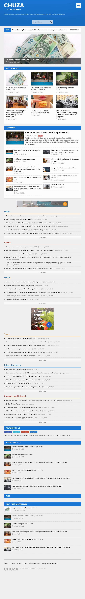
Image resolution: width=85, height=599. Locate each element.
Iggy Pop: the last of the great (16, 299)
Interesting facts (34, 563)
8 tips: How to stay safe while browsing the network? (23, 411)
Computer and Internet (49, 563)
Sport (25, 563)
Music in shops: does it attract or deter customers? (23, 296)
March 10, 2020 (57, 154)
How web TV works (57, 185)
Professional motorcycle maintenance (18, 349)
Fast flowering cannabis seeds (65, 88)
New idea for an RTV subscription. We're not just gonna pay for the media (30, 226)
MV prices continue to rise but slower (16, 88)
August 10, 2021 (62, 92)
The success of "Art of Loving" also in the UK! (21, 247)
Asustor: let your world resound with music (20, 285)
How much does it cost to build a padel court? (41, 88)
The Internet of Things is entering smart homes (21, 414)
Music (19, 563)
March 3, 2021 (61, 119)
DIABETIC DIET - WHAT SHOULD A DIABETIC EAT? (56, 30)
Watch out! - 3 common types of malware (19, 418)
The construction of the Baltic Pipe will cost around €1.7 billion (26, 223)
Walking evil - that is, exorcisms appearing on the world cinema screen (29, 268)
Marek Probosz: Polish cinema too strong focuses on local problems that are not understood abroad (39, 257)
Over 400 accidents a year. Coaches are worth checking (24, 230)
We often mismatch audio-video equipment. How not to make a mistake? (30, 250)
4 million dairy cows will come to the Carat (20, 219)
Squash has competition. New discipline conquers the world (25, 345)
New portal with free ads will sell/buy (63, 168)
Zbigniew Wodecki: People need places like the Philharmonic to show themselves (33, 292)
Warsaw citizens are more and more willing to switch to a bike (26, 342)
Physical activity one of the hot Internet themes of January (25, 352)
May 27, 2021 (11, 119)
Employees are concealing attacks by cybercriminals (23, 407)
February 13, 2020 (12, 92)
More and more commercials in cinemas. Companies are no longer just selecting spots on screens (38, 263)
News (6, 563)
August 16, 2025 (37, 92)
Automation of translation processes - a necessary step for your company (64, 151)
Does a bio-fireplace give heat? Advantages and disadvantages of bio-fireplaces (15, 113)
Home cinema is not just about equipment (20, 254)
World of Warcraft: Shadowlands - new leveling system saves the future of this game (66, 113)
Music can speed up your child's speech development (23, 282)
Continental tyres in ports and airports (18, 383)
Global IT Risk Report (13, 404)
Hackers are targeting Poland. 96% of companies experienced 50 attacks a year (32, 233)
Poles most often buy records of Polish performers (22, 289)
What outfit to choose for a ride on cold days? (21, 356)
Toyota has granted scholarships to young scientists (23, 387)
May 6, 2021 (35, 115)
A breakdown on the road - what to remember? (21, 380)
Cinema (12, 563)
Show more (42, 238)
